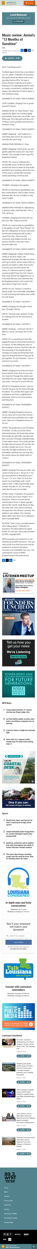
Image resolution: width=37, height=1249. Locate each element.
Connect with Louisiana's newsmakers (18, 988)
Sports (5, 813)
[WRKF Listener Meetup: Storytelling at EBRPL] (18, 583)
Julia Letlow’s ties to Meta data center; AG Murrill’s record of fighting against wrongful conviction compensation (25, 1118)
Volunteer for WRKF (10, 1213)
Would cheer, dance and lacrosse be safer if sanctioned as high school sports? (19, 822)
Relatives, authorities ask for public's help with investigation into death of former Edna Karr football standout (20, 845)
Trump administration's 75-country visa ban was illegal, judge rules (19, 711)
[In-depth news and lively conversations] (18, 882)
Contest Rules (8, 1222)
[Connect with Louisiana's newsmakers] (18, 969)
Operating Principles (10, 1218)
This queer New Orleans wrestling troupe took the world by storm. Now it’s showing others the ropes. (19, 856)
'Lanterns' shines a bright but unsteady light (20, 731)
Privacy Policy (8, 1200)
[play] (3, 1246)
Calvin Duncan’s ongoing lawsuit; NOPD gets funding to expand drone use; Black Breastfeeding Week (25, 1094)
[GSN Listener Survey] (18, 653)
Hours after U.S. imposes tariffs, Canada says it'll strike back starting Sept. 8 (19, 741)
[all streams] (34, 1246)
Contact (6, 1196)
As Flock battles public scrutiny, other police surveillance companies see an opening (20, 721)
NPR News (6, 703)
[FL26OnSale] (18, 616)
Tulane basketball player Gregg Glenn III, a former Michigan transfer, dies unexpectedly (20, 834)
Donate (30, 3)
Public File (7, 1205)
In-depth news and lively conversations (18, 904)
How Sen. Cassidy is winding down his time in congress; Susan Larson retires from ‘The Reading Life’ (25, 1044)
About (6, 1192)
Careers (6, 1209)
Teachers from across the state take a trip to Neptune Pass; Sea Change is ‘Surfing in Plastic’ (25, 1142)
